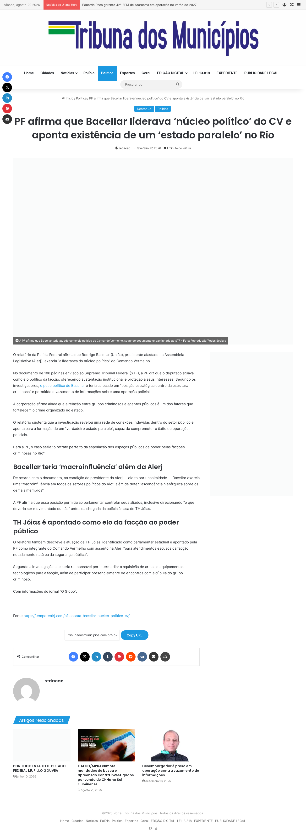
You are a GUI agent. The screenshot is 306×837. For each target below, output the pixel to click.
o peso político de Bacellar (62, 385)
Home (29, 73)
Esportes (127, 73)
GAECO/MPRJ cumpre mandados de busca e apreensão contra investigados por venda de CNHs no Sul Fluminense (106, 775)
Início (69, 98)
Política (107, 73)
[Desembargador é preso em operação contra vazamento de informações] (171, 745)
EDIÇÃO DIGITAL (170, 73)
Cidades (47, 73)
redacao (124, 148)
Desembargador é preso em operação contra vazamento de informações (170, 770)
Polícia (88, 73)
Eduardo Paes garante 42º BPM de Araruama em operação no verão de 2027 (139, 5)
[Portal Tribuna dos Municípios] (153, 38)
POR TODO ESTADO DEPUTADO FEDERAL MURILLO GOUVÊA (39, 768)
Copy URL (134, 635)
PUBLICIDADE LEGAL (261, 73)
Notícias (67, 73)
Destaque (144, 109)
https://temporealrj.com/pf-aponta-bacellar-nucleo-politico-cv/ (77, 615)
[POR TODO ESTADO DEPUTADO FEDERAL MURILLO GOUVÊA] (42, 745)
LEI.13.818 (201, 73)
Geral (146, 73)
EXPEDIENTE (227, 73)
